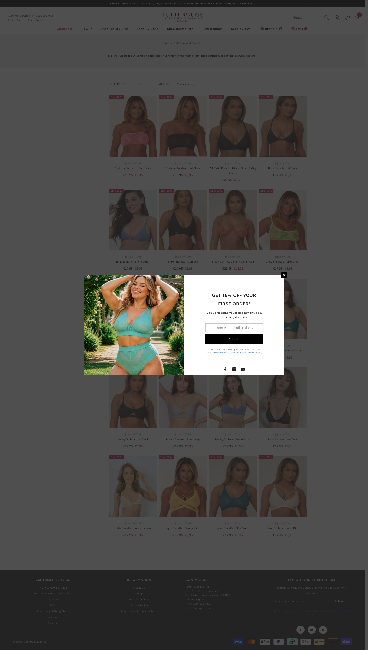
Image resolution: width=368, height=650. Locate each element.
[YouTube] (243, 369)
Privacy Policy (222, 352)
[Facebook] (225, 369)
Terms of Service (245, 352)
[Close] (284, 275)
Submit (234, 339)
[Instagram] (234, 369)
